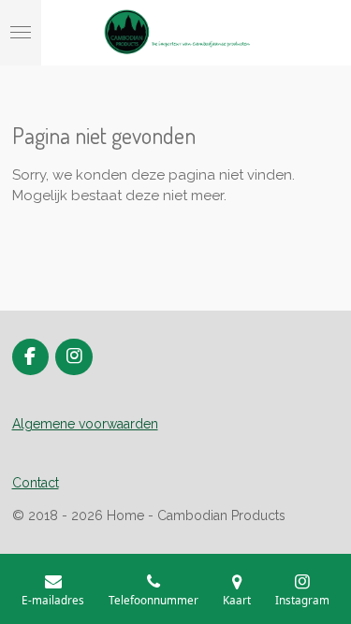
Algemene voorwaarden (85, 423)
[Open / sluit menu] (20, 32)
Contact (35, 482)
